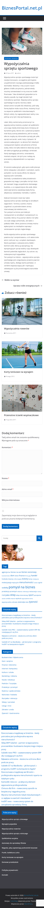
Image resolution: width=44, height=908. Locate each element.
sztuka (4, 598)
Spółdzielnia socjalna (10, 838)
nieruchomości (26, 582)
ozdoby (5, 587)
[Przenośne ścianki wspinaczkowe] (22, 386)
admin (19, 73)
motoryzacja (6, 582)
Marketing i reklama (9, 676)
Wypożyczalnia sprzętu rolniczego (15, 833)
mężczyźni (15, 583)
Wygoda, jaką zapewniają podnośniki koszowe (19, 848)
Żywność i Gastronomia (10, 713)
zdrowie (14, 602)
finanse (22, 575)
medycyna (36, 579)
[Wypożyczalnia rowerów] (22, 299)
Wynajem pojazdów (9, 824)
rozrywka (6, 595)
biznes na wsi (16, 572)
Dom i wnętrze (7, 661)
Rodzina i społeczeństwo (11, 691)
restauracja (33, 591)
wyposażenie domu (27, 598)
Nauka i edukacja (8, 680)
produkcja (5, 591)
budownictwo (6, 576)
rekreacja (26, 591)
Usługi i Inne (6, 706)
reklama (19, 591)
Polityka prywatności (10, 870)
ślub (26, 602)
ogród (40, 583)
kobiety (25, 579)
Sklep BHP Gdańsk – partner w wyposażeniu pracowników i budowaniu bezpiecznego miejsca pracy (20, 623)
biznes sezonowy (29, 572)
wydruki (18, 598)
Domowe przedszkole (10, 862)
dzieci (17, 576)
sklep (13, 594)
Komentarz (7, 447)
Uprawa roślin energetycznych (26, 286)
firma (26, 576)
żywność (33, 601)
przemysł (13, 591)
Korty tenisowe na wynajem (18, 371)
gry (30, 576)
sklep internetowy (22, 595)
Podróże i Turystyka (9, 683)
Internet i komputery (9, 668)
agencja (5, 572)
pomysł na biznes (22, 587)
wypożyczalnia (7, 602)
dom (12, 575)
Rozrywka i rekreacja (11, 58)
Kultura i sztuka (8, 672)
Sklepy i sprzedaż (8, 702)
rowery (39, 591)
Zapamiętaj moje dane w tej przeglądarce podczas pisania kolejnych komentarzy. (19, 517)
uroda (8, 598)
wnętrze (12, 598)
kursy (30, 579)
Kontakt (5, 875)
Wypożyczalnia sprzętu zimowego (15, 819)
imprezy (11, 579)
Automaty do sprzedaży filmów (14, 843)
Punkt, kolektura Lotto (11, 852)
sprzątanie (37, 595)
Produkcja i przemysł (9, 687)
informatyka (18, 579)
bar (9, 572)
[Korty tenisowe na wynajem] (22, 343)
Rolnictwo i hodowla (9, 695)
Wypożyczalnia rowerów (16, 328)
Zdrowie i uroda (8, 709)
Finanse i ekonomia (9, 665)
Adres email (7, 489)
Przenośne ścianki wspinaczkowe (21, 415)
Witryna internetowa (11, 500)
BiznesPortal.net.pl (22, 8)
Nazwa (5, 478)
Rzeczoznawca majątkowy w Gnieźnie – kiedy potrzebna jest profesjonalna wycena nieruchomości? (20, 736)
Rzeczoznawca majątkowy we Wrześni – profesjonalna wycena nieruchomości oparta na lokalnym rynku (21, 775)
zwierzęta (21, 602)
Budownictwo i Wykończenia (12, 657)
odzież (36, 582)
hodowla (5, 579)
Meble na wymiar (12, 280)
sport (31, 595)
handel (34, 575)
